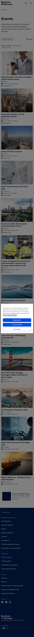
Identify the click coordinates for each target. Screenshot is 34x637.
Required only (17, 320)
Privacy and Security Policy (10, 315)
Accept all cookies (17, 324)
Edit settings (17, 329)
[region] (17, 318)
